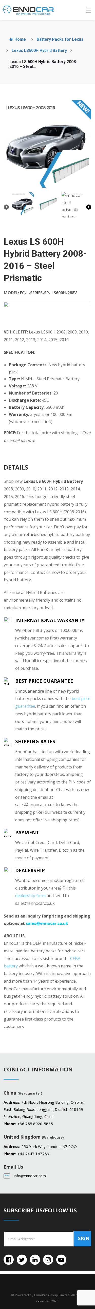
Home (19, 39)
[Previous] (6, 208)
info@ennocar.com (30, 1175)
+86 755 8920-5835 (35, 1123)
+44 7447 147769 (33, 1153)
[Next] (88, 208)
